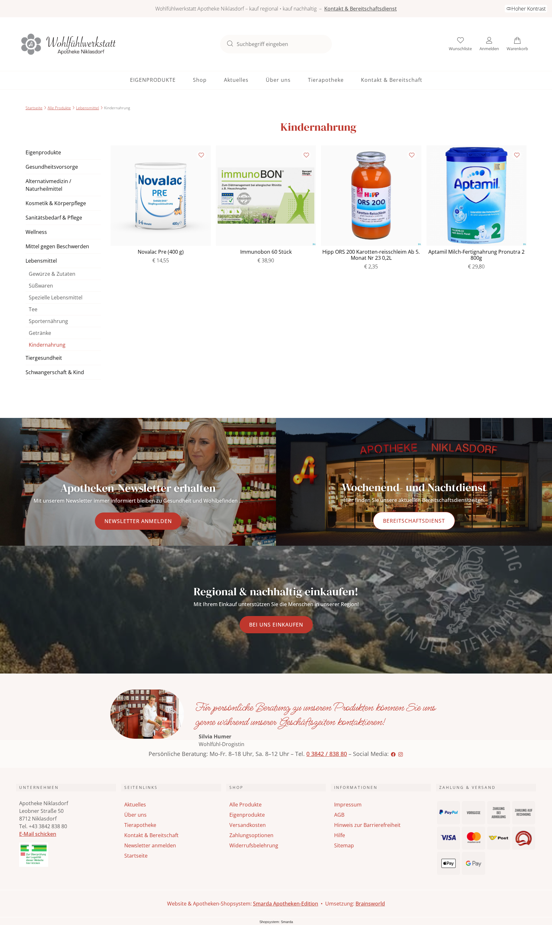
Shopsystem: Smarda (276, 922)
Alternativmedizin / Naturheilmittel (48, 185)
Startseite (34, 108)
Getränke (40, 332)
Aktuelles (236, 79)
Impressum (348, 804)
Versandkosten (247, 825)
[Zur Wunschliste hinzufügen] (201, 155)
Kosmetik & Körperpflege (56, 203)
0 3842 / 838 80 (326, 754)
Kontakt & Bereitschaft (391, 79)
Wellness (36, 231)
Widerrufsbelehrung (253, 845)
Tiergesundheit (44, 357)
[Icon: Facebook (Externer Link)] (393, 754)
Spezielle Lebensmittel (55, 297)
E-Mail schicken (37, 833)
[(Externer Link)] (66, 855)
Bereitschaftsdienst (414, 520)
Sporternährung (48, 321)
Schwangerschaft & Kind (55, 372)
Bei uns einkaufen (276, 624)
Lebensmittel (87, 108)
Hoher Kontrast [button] (528, 8)
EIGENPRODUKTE (153, 79)
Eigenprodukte (43, 152)
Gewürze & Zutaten (52, 273)
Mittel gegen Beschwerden (57, 246)
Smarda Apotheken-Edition (285, 903)
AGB (339, 814)
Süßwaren (41, 285)
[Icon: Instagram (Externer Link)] (400, 754)
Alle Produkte (59, 108)
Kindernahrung (47, 344)
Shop (200, 79)
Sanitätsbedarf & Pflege (54, 217)
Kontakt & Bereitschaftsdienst (360, 8)
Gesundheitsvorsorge (52, 166)
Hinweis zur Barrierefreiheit (367, 825)
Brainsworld (370, 903)
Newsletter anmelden (138, 521)
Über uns (278, 79)
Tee (33, 309)
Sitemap (344, 845)
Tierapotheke (326, 79)
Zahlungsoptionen (251, 835)
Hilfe (339, 835)
